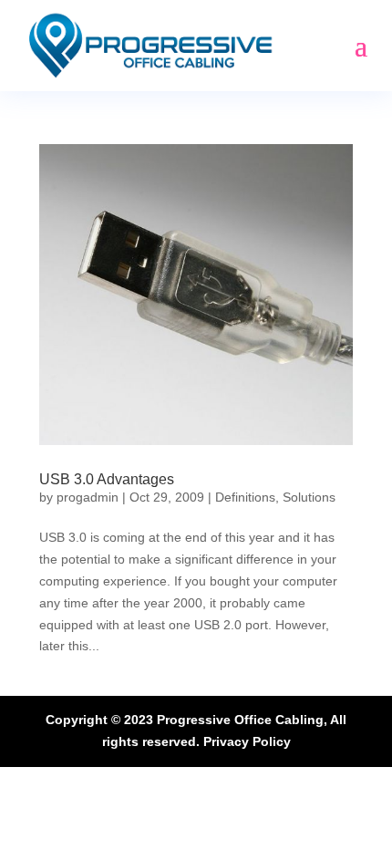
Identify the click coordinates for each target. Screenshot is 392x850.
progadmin (88, 497)
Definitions (245, 497)
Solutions (309, 497)
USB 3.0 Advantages (106, 479)
